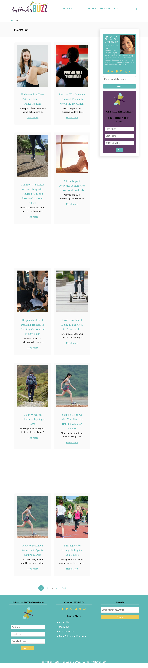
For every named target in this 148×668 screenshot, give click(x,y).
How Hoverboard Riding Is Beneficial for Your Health (72, 324)
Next (64, 588)
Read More (32, 117)
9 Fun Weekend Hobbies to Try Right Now (33, 419)
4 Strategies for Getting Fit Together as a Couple (72, 550)
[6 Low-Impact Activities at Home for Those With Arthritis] (72, 154)
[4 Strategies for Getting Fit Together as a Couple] (72, 517)
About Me (64, 622)
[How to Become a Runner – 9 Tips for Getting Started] (32, 517)
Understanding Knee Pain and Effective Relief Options (32, 98)
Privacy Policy (66, 631)
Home (12, 20)
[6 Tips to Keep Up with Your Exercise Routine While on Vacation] (72, 386)
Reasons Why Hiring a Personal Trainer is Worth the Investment (72, 98)
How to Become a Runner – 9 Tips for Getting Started (33, 550)
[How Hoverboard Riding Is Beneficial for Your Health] (72, 291)
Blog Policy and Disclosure (73, 636)
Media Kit (64, 627)
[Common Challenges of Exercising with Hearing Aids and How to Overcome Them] (32, 156)
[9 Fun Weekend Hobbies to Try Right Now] (32, 386)
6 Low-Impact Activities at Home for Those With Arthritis (72, 185)
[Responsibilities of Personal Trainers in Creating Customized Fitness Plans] (32, 291)
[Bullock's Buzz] (29, 9)
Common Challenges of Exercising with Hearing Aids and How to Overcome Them (32, 194)
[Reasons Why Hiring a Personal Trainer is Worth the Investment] (72, 66)
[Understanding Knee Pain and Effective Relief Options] (32, 66)
